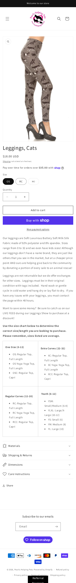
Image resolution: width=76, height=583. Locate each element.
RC (21, 181)
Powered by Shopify (43, 569)
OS (8, 181)
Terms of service (39, 575)
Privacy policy (21, 575)
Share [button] (9, 485)
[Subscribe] (56, 526)
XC (35, 182)
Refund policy (62, 569)
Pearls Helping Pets (23, 569)
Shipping (7, 161)
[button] (7, 19)
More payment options (38, 229)
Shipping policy (57, 575)
